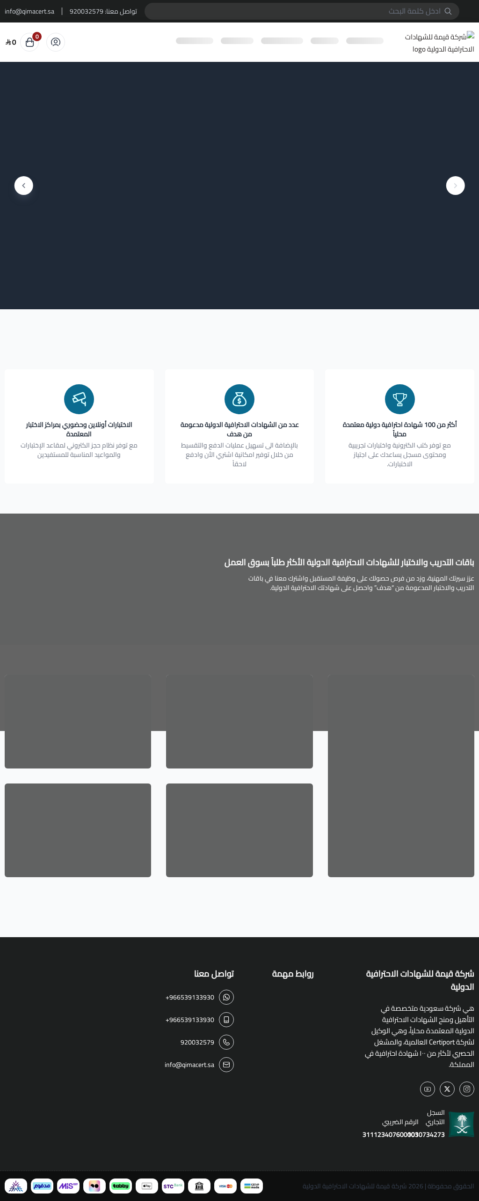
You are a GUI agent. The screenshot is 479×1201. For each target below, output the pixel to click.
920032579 (86, 11)
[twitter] (447, 1089)
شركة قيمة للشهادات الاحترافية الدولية (355, 1186)
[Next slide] (24, 185)
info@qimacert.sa (29, 11)
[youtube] (427, 1089)
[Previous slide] (455, 185)
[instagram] (466, 1089)
